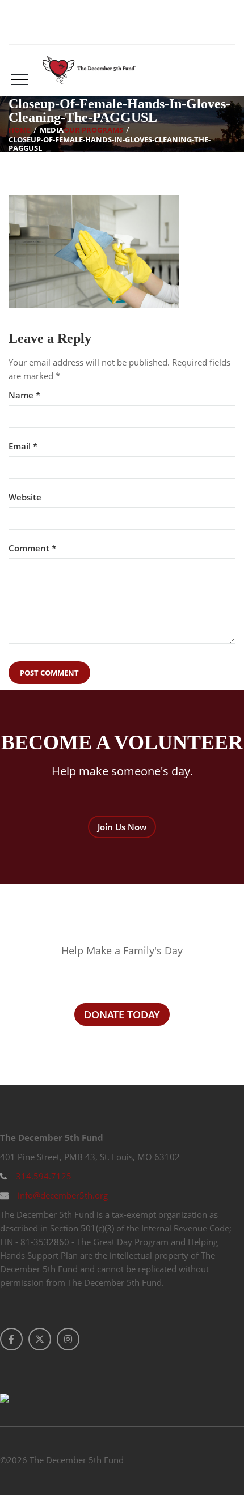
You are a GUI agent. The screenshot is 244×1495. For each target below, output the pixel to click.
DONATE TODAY (122, 1014)
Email (23, 446)
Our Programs (93, 129)
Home (20, 129)
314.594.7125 (42, 1176)
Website (25, 497)
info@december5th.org (61, 1195)
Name (24, 395)
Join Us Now (122, 827)
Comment (32, 548)
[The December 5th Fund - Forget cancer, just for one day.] (89, 70)
